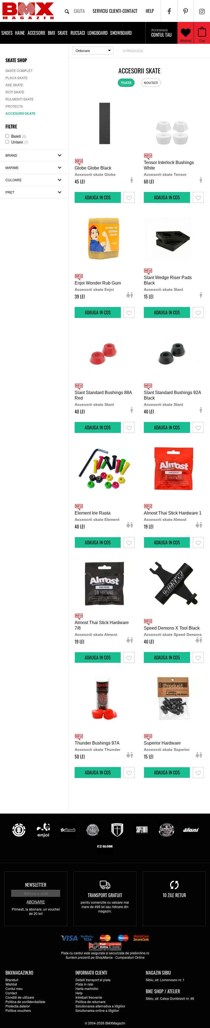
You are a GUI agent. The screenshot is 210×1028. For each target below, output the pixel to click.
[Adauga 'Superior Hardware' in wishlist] (198, 772)
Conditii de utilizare (19, 997)
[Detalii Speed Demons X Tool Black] (174, 583)
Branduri (11, 979)
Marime (12, 167)
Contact (11, 992)
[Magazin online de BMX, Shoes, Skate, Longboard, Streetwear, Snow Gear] (28, 11)
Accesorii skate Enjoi (94, 289)
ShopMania (104, 957)
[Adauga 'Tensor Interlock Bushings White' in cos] (167, 197)
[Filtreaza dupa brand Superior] (142, 829)
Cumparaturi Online (130, 957)
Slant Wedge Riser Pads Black (168, 280)
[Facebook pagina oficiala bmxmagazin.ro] (169, 11)
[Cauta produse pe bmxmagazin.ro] (67, 11)
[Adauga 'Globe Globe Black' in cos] (98, 197)
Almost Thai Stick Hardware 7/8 (102, 625)
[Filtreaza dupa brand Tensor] (117, 829)
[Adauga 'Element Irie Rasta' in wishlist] (129, 542)
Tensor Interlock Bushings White (169, 165)
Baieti (18, 136)
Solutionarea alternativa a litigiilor (100, 1006)
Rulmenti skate (19, 99)
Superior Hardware (162, 743)
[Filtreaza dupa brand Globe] (105, 846)
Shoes (7, 33)
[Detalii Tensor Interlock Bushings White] (174, 123)
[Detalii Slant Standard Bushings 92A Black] (174, 353)
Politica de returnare (90, 1001)
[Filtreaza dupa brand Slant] (191, 829)
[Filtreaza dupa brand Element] (19, 829)
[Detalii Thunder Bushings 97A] (105, 698)
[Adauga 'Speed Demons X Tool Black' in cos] (167, 657)
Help (79, 992)
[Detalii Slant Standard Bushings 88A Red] (105, 353)
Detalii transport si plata (92, 979)
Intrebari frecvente (88, 997)
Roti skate (14, 92)
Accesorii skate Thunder (97, 749)
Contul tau (161, 33)
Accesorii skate (20, 113)
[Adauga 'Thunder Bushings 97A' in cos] (98, 772)
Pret (9, 192)
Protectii (14, 106)
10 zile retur (174, 895)
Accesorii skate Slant (163, 289)
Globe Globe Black (93, 168)
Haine (20, 33)
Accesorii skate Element (97, 519)
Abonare (36, 902)
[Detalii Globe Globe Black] (105, 123)
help (150, 11)
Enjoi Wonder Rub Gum (98, 283)
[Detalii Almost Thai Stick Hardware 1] (174, 468)
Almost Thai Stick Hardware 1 (173, 513)
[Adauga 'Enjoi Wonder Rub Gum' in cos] (98, 312)
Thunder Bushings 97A (97, 743)
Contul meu (14, 988)
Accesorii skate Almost (165, 519)
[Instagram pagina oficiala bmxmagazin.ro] (202, 11)
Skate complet (19, 70)
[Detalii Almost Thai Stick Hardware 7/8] (105, 583)
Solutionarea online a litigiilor (97, 1010)
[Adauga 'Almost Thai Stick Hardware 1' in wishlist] (198, 542)
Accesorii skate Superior (166, 749)
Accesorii (36, 33)
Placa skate (16, 77)
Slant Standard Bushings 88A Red (103, 395)
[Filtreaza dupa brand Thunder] (166, 829)
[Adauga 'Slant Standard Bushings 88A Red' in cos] (98, 427)
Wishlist (185, 40)
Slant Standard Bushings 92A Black (172, 395)
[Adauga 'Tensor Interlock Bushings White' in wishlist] (198, 197)
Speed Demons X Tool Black (172, 628)
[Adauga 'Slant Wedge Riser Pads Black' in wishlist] (198, 312)
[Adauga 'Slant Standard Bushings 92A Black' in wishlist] (198, 427)
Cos (202, 40)
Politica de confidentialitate (25, 1001)
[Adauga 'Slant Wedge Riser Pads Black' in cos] (167, 312)
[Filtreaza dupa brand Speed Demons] (92, 829)
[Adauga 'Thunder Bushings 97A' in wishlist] (129, 772)
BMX (51, 33)
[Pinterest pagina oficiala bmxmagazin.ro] (185, 11)
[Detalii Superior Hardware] (174, 698)
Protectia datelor (17, 1006)
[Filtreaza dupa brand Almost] (68, 829)
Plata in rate (84, 984)
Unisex (19, 142)
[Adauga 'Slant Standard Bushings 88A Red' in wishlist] (129, 427)
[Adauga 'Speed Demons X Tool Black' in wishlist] (198, 657)
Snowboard (121, 33)
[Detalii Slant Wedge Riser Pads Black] (174, 238)
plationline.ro (139, 953)
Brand (11, 155)
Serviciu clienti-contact (115, 11)
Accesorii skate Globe (95, 174)
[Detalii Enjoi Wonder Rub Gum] (105, 238)
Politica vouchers (18, 1010)
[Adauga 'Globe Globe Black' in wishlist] (129, 197)
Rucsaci (78, 33)
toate (126, 82)
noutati (151, 82)
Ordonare (83, 50)
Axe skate (14, 84)
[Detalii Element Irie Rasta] (105, 468)
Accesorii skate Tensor (165, 174)
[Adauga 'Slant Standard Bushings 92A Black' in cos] (167, 427)
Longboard (97, 33)
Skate (63, 33)
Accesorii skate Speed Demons (173, 634)
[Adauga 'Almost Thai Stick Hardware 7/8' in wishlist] (129, 657)
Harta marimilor (86, 988)
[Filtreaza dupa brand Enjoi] (43, 829)
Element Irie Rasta (92, 513)
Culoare (13, 179)
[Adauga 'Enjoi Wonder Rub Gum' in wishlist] (129, 312)
